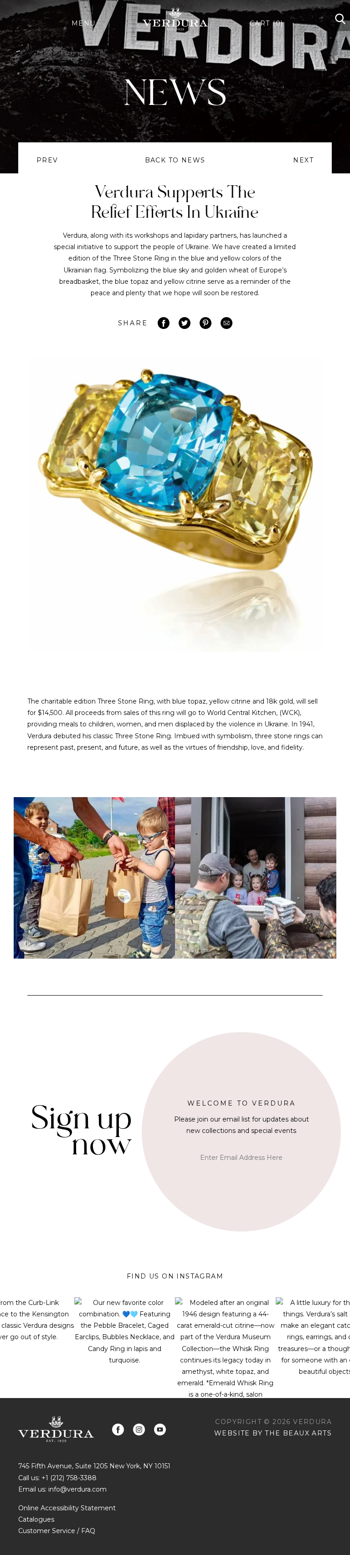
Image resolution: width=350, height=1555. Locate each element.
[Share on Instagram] (139, 1429)
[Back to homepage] (56, 1429)
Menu (84, 23)
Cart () (266, 23)
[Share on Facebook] (164, 323)
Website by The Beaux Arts (273, 1433)
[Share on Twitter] (184, 323)
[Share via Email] (226, 323)
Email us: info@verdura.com (62, 1489)
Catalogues (36, 1519)
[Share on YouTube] (160, 1429)
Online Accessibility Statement (67, 1508)
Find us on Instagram (175, 1276)
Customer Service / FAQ (56, 1531)
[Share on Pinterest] (205, 323)
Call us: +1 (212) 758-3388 (57, 1478)
